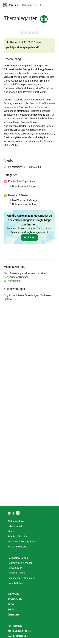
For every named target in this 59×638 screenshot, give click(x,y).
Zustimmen (29, 237)
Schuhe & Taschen (18, 536)
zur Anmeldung (12, 280)
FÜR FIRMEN (15, 625)
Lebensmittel (15, 526)
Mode (11, 531)
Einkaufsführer (16, 521)
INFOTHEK (13, 594)
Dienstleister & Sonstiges (21, 578)
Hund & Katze (15, 583)
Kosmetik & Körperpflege (21, 541)
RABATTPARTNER (18, 636)
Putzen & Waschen (18, 546)
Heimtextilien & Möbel (20, 562)
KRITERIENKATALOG (19, 630)
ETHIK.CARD (15, 599)
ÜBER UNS (14, 614)
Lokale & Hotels (16, 573)
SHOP (11, 609)
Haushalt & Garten (18, 557)
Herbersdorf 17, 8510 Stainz (25, 42)
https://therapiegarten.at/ (24, 47)
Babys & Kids (15, 568)
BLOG (11, 604)
